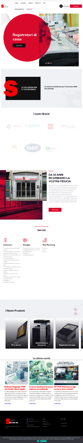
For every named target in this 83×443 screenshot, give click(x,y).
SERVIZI (31, 3)
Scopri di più (19, 43)
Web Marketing (48, 245)
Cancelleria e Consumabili (68, 344)
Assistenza (7, 245)
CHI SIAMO (23, 3)
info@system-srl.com (33, 421)
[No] (81, 439)
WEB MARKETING (19, 9)
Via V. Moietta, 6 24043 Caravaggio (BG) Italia (33, 425)
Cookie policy (43, 441)
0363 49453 (66, 6)
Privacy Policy (64, 425)
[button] (45, 63)
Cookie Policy (64, 423)
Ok (38, 441)
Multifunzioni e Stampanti (17, 344)
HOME (16, 3)
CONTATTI (29, 9)
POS (44, 3)
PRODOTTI (38, 3)
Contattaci (76, 6)
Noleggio (26, 245)
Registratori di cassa (43, 345)
